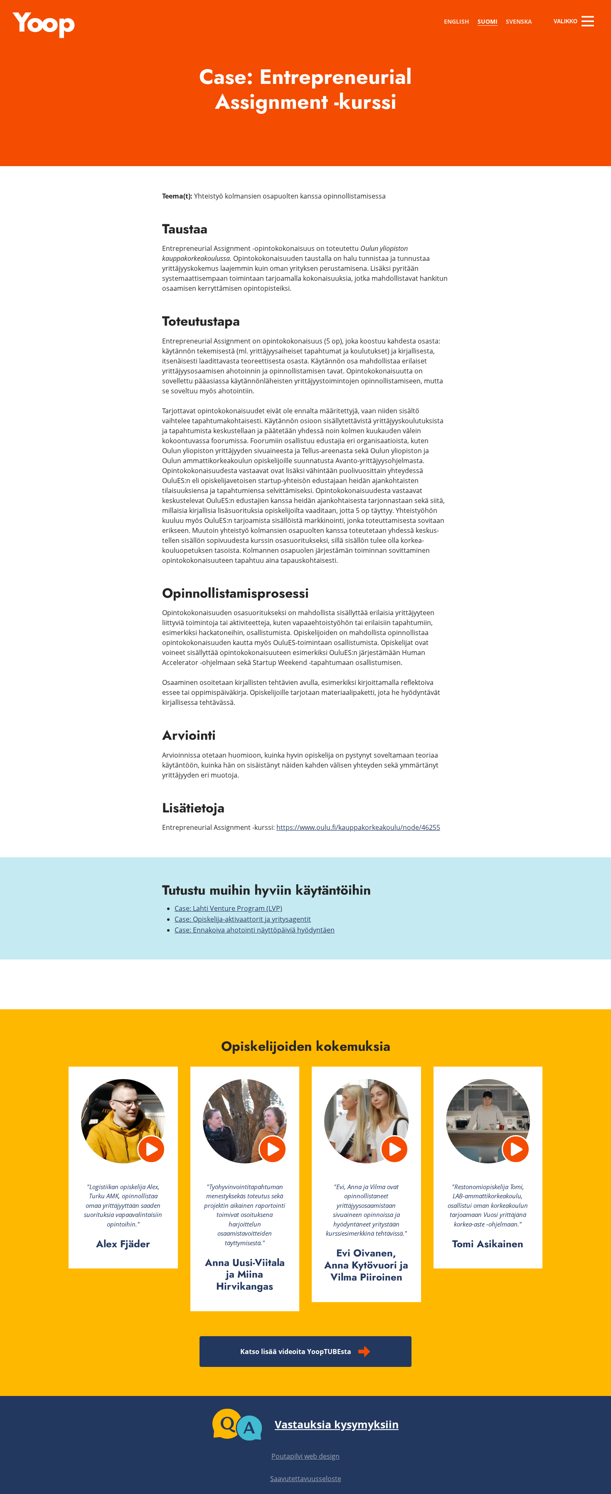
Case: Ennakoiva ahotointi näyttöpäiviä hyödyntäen (255, 930)
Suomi (488, 21)
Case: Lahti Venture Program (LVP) (228, 908)
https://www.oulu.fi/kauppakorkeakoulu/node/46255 (358, 827)
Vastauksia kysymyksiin (337, 1424)
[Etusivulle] (43, 35)
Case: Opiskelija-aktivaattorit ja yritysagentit (243, 919)
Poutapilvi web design (305, 1456)
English (456, 21)
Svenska (519, 21)
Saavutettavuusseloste (305, 1478)
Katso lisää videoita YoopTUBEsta (295, 1351)
